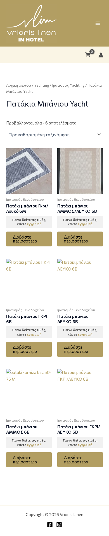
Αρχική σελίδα (18, 85)
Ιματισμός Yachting (68, 85)
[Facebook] (50, 525)
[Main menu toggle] (97, 23)
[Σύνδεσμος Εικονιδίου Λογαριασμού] (100, 54)
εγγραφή (34, 224)
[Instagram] (59, 525)
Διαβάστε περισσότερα (25, 239)
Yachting (41, 85)
